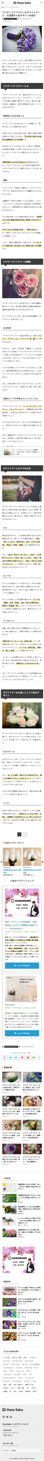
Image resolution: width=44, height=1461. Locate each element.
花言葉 (21, 1391)
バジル (24, 1374)
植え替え (6, 1388)
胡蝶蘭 (5, 1391)
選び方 (35, 1391)
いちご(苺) (6, 1357)
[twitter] (3, 1417)
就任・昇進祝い (18, 1384)
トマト (28, 1371)
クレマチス (19, 1368)
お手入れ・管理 (16, 1357)
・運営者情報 (6, 1430)
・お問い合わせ (7, 1435)
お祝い (25, 1357)
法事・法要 (21, 1388)
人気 (34, 1381)
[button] (2, 2)
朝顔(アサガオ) (29, 1384)
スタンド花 (28, 1368)
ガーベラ (25, 1364)
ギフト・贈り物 (34, 1364)
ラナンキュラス (16, 1381)
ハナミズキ (17, 1374)
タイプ (36, 1368)
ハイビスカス (7, 1374)
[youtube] (7, 1417)
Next (42, 862)
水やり (13, 1388)
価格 (4, 1384)
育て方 (33, 1388)
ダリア (12, 1371)
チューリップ (20, 1371)
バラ (30, 1374)
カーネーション (15, 1364)
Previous (1, 862)
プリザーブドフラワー (10, 19)
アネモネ (32, 1357)
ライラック (6, 1381)
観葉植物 (27, 1391)
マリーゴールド (29, 1378)
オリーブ (5, 1364)
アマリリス (6, 1361)
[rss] (10, 1417)
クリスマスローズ (8, 1368)
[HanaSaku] (22, 2)
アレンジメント (29, 1361)
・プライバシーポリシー (10, 1433)
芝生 (15, 1391)
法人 (27, 1388)
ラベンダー (27, 1381)
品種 (10, 1384)
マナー (21, 1378)
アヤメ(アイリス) (17, 1361)
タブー (5, 1371)
